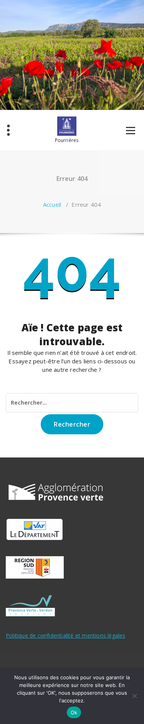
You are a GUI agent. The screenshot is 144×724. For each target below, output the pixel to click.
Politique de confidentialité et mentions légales (66, 635)
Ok (74, 712)
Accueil (52, 204)
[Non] (134, 696)
